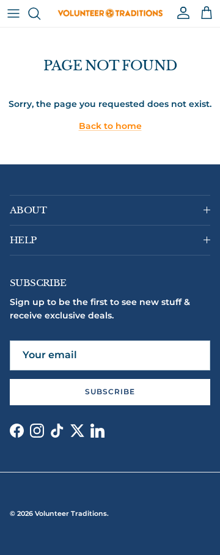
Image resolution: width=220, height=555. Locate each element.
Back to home (110, 125)
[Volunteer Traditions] (110, 13)
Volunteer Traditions (71, 513)
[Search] (40, 13)
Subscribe (110, 391)
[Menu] (13, 13)
